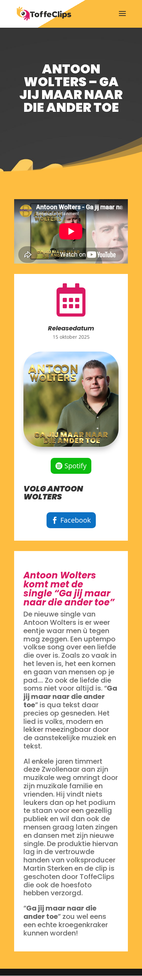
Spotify (75, 465)
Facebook (75, 520)
